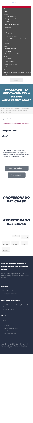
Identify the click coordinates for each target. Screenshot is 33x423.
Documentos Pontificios (11, 64)
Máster (7, 43)
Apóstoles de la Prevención (12, 24)
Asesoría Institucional (10, 48)
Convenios (8, 27)
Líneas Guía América (10, 61)
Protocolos (8, 51)
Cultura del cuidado (12, 34)
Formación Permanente (11, 37)
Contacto (6, 69)
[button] (16, 7)
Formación (6, 30)
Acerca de (6, 11)
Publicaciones (8, 58)
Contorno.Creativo (7, 346)
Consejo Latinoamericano (11, 19)
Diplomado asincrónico (11, 32)
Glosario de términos (8, 309)
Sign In (14, 420)
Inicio (5, 8)
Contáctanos (6, 325)
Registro (10, 420)
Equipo (7, 21)
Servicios (6, 46)
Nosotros (6, 14)
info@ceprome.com (10, 294)
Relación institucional (10, 16)
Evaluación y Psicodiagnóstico (12, 54)
